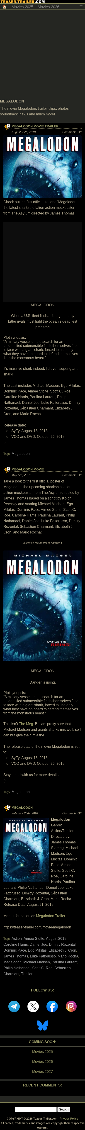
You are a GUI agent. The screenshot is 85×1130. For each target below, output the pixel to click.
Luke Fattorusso (43, 956)
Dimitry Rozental (62, 944)
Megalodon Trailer (50, 916)
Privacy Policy (69, 1118)
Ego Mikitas (37, 950)
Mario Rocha (68, 956)
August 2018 (56, 938)
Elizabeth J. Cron (62, 950)
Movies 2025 (22, 7)
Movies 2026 (48, 7)
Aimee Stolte (34, 938)
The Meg (26, 724)
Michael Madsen (36, 962)
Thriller (26, 974)
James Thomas (15, 956)
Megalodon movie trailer (35, 126)
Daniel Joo (38, 944)
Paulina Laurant (64, 962)
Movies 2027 (42, 1072)
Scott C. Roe (42, 968)
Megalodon (21, 453)
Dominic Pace (14, 950)
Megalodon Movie (28, 469)
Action (17, 938)
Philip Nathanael (16, 968)
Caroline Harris (15, 944)
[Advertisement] (42, 54)
